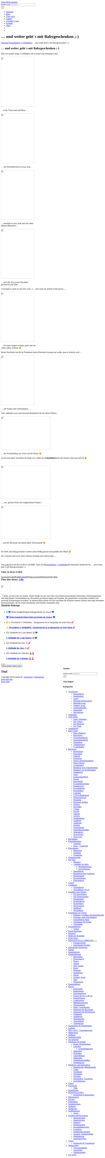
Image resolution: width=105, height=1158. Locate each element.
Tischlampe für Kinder (82, 922)
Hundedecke (78, 871)
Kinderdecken (74, 952)
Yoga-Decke (78, 834)
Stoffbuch (77, 908)
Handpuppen (78, 899)
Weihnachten (73, 1145)
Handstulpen (78, 696)
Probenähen (73, 1102)
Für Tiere (72, 860)
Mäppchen (77, 850)
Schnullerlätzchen (85, 1049)
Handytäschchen (75, 931)
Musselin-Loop (79, 703)
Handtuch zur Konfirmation (84, 770)
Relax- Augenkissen (81, 1007)
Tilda (75, 1088)
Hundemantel (78, 876)
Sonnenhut (77, 710)
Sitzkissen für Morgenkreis (84, 1012)
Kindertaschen (79, 1125)
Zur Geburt (77, 721)
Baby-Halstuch (79, 733)
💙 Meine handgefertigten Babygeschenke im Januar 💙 (30, 617)
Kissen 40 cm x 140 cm (82, 996)
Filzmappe (77, 758)
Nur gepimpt (73, 1039)
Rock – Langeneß (80, 846)
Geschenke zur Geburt (77, 913)
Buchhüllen (73, 839)
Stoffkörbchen (74, 1111)
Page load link (7, 679)
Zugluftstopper (79, 1081)
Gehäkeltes (72, 885)
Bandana (77, 862)
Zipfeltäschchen (79, 1139)
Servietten (77, 807)
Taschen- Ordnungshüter (83, 1134)
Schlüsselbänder (79, 708)
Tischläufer (77, 1072)
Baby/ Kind (73, 731)
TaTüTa (76, 816)
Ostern (71, 1083)
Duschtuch (77, 754)
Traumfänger (78, 887)
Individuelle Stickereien (77, 947)
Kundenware (78, 786)
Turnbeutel (77, 855)
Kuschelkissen (84, 869)
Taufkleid (77, 821)
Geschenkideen (74, 926)
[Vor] (4, 664)
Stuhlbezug (77, 1016)
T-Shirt (76, 809)
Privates (71, 1099)
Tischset (76, 825)
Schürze (76, 804)
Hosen (76, 961)
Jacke (75, 774)
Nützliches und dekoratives (79, 1065)
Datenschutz (39, 677)
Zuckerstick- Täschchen (83, 1079)
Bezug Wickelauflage (82, 1044)
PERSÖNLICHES (76, 1092)
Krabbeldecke (79, 901)
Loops (75, 698)
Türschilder (78, 924)
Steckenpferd (78, 906)
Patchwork (72, 1086)
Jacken (76, 963)
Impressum (28, 677)
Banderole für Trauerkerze (84, 1143)
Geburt (71, 883)
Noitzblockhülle (74, 1037)
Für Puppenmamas (80, 897)
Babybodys (78, 735)
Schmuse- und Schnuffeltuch (85, 917)
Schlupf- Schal (79, 705)
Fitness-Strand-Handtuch (83, 761)
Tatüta (75, 1069)
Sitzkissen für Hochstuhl (83, 1010)
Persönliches (73, 1090)
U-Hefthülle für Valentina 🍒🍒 (20, 658)
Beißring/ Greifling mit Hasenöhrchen (88, 915)
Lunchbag (77, 1129)
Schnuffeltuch (50, 565)
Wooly (76, 1113)
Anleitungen (73, 728)
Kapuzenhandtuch (80, 740)
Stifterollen (77, 1058)
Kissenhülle (78, 781)
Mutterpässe (73, 1033)
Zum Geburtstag (80, 719)
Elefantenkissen (79, 993)
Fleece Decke (78, 763)
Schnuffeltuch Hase (81, 920)
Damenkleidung (74, 841)
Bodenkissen (78, 991)
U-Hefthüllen (62, 565)
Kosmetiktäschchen (81, 784)
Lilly (7, 565)
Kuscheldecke (79, 788)
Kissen (76, 779)
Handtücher (78, 772)
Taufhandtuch (79, 818)
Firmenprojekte (74, 857)
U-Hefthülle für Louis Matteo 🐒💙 (21, 638)
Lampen (71, 1028)
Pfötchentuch (78, 880)
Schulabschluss (74, 1104)
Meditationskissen (80, 1003)
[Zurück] (2, 664)
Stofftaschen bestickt (81, 1132)
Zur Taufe (77, 726)
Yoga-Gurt (77, 837)
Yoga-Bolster (78, 1021)
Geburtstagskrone (80, 738)
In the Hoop (73, 938)
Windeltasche (78, 1063)
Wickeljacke (78, 982)
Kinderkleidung (74, 954)
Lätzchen (77, 793)
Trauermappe (78, 827)
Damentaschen (79, 1118)
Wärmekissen (78, 1019)
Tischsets (77, 1076)
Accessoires (73, 692)
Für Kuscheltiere (80, 894)
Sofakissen (77, 1014)
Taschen (76, 814)
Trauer (71, 1141)
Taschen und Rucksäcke (78, 1115)
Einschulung (73, 848)
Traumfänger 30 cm (81, 890)
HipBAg (76, 1122)
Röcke (76, 975)
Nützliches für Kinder (77, 1042)
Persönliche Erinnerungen (83, 1095)
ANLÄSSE (73, 717)
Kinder (71, 950)
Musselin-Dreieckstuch (82, 701)
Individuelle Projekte (81, 945)
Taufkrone (77, 823)
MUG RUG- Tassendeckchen (80, 1030)
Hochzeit (72, 933)
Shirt (75, 980)
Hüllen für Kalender (76, 936)
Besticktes (72, 749)
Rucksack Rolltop (80, 802)
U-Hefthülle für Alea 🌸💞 (17, 648)
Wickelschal (78, 712)
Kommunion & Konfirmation (80, 1026)
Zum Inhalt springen (9, 2)
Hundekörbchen (85, 867)
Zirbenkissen (78, 1023)
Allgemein (72, 715)
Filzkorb (76, 756)
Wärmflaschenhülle (81, 830)
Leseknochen (78, 1000)
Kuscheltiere (78, 791)
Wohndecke (78, 832)
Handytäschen (79, 1120)
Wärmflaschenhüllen (81, 1060)
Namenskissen (79, 1005)
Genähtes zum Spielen (77, 892)
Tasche (76, 811)
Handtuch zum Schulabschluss (85, 768)
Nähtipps (72, 1035)
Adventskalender (80, 1148)
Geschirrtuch (78, 765)
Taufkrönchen (79, 745)
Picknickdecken (79, 797)
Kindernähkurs (74, 984)
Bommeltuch (78, 694)
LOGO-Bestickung (81, 795)
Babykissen (78, 989)
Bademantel (78, 751)
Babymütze (78, 957)
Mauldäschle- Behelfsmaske (84, 1067)
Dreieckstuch (78, 959)
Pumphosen (78, 973)
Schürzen (72, 1106)
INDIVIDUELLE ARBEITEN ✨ (82, 940)
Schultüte (77, 853)
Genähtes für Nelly (81, 864)
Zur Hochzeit (78, 724)
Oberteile (77, 844)
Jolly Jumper (78, 966)
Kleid (75, 968)
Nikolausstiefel (79, 1152)
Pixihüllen (77, 1053)
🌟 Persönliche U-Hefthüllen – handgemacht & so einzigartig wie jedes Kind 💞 (40, 627)
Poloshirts (77, 800)
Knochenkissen (79, 878)
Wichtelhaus (78, 910)
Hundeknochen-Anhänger (83, 873)
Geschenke (77, 1150)
